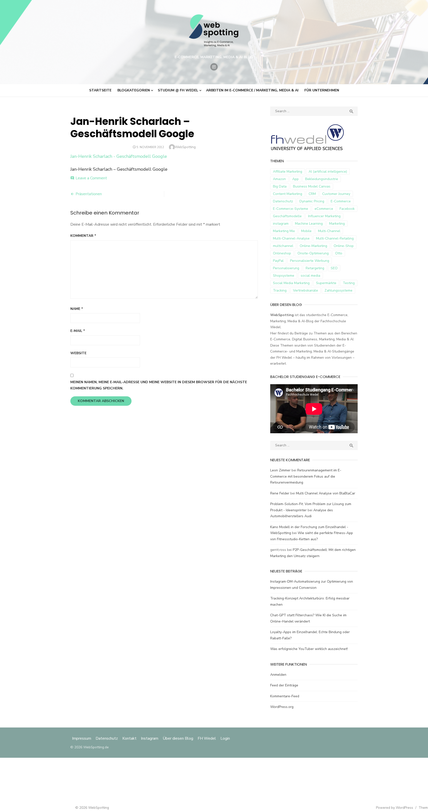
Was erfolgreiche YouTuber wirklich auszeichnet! (309, 649)
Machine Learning (309, 223)
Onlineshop (282, 253)
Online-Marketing (313, 245)
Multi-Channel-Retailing (335, 238)
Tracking (280, 290)
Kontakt (129, 738)
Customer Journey (336, 193)
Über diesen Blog (178, 738)
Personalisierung (286, 268)
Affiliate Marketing (287, 171)
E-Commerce (341, 201)
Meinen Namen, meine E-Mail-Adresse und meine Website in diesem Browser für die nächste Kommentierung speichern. (158, 385)
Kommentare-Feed (284, 696)
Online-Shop (344, 245)
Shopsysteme (283, 275)
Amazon (279, 179)
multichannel (283, 245)
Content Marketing (287, 193)
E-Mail (77, 330)
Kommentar (83, 235)
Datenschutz (283, 201)
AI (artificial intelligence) (328, 171)
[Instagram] (214, 67)
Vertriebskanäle (305, 290)
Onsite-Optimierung (313, 253)
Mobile (306, 231)
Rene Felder (279, 493)
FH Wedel (207, 738)
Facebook (347, 208)
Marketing (337, 223)
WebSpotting (185, 147)
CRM (312, 193)
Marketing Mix (284, 231)
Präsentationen (89, 193)
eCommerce (324, 208)
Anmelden (278, 674)
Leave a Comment (91, 178)
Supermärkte (326, 283)
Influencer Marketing (324, 216)
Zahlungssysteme (338, 290)
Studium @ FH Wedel (178, 90)
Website (78, 353)
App (295, 179)
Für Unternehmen (321, 90)
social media (310, 275)
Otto (338, 253)
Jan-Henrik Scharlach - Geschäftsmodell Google (118, 156)
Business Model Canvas (311, 186)
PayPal (278, 260)
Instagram (149, 738)
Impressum (82, 738)
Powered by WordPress (394, 807)
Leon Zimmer (280, 470)
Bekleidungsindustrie (321, 179)
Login (225, 738)
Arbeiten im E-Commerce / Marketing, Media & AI (252, 90)
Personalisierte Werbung (309, 260)
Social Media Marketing (291, 283)
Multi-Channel (329, 231)
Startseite (100, 90)
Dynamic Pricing (311, 201)
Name (76, 308)
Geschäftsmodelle (287, 216)
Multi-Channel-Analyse (291, 238)
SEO (334, 268)
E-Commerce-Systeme (290, 208)
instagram (281, 223)
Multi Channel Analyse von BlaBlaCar (325, 493)
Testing (349, 283)
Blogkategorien (133, 90)
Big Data (280, 186)
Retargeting (315, 268)
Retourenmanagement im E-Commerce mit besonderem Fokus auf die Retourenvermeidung (305, 476)
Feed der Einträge (284, 685)
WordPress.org (282, 706)
